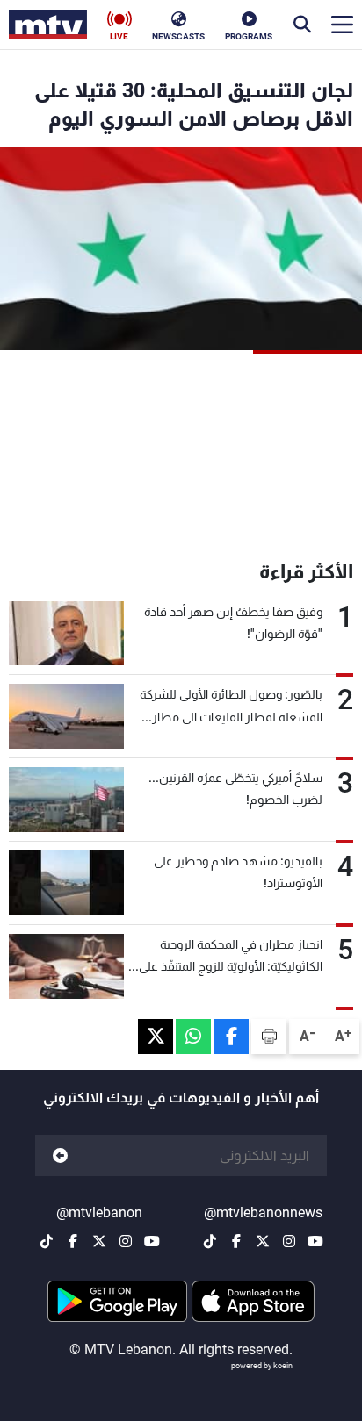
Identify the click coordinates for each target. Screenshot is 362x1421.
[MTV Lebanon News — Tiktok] (210, 1241)
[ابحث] (302, 24)
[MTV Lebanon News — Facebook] (236, 1241)
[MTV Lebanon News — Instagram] (289, 1241)
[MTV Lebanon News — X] (263, 1241)
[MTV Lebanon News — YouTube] (315, 1241)
